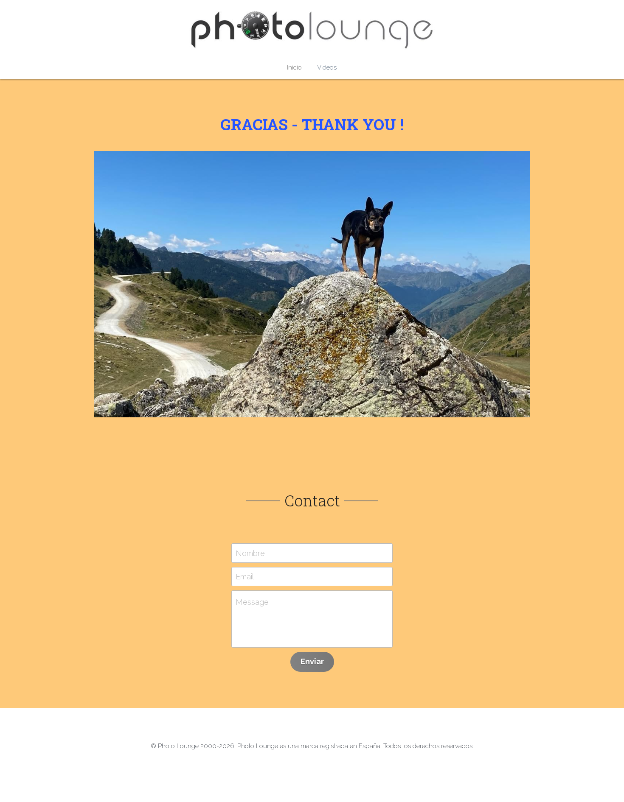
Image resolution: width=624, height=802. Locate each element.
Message (252, 602)
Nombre (250, 552)
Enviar (312, 661)
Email (245, 576)
